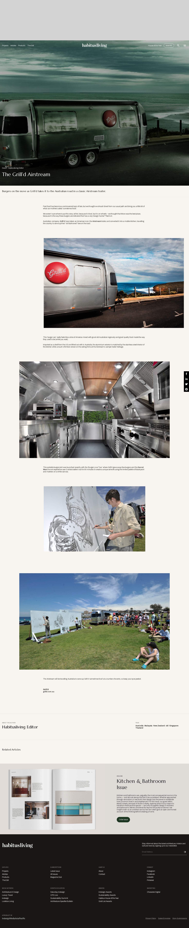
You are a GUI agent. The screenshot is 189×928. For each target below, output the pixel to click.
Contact (102, 874)
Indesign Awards (105, 892)
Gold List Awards (105, 901)
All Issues (54, 874)
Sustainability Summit (59, 898)
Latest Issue (55, 871)
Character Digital (153, 892)
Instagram (151, 871)
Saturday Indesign (57, 892)
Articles (13, 46)
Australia (139, 726)
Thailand (139, 728)
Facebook (151, 874)
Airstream (96, 221)
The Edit (30, 46)
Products (21, 46)
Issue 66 (169, 45)
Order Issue (123, 820)
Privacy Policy (151, 918)
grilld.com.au (48, 692)
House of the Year (155, 46)
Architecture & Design (10, 892)
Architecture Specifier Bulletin (61, 901)
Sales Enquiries (164, 918)
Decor (4, 168)
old (167, 726)
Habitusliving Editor (16, 168)
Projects (5, 46)
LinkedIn (150, 877)
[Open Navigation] (185, 45)
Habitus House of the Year (109, 898)
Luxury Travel (7, 895)
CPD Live (54, 895)
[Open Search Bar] (178, 45)
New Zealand (159, 726)
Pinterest (150, 880)
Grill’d (62, 221)
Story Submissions (179, 918)
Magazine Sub (56, 877)
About (101, 871)
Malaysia (148, 726)
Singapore (173, 726)
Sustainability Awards (107, 895)
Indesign (5, 898)
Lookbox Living (8, 901)
